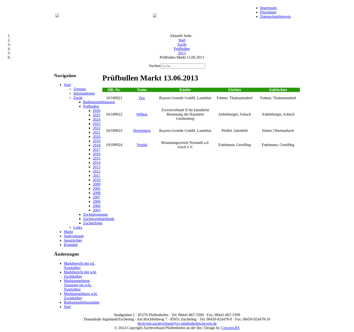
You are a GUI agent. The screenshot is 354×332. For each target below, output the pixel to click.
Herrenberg (142, 131)
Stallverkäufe (74, 236)
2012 (96, 171)
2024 (96, 119)
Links (77, 227)
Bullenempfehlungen (99, 102)
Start (67, 85)
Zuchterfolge (93, 223)
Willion (141, 114)
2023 (96, 124)
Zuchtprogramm (95, 214)
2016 (96, 154)
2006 (96, 201)
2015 (96, 158)
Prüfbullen (91, 106)
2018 (96, 145)
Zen (142, 98)
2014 (96, 162)
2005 (96, 188)
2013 (96, 167)
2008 (96, 193)
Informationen (84, 93)
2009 (96, 184)
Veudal (142, 145)
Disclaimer (268, 12)
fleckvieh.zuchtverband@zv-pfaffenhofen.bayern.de (177, 323)
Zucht (77, 98)
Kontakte (71, 245)
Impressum (268, 8)
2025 (96, 115)
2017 (96, 150)
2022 (96, 128)
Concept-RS (230, 328)
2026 (96, 111)
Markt (68, 232)
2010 (96, 180)
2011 (96, 175)
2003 (96, 210)
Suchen (154, 66)
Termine (79, 89)
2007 (96, 197)
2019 (96, 141)
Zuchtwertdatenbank (98, 219)
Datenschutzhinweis (275, 16)
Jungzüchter (73, 240)
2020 (96, 137)
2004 (96, 206)
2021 (96, 132)
